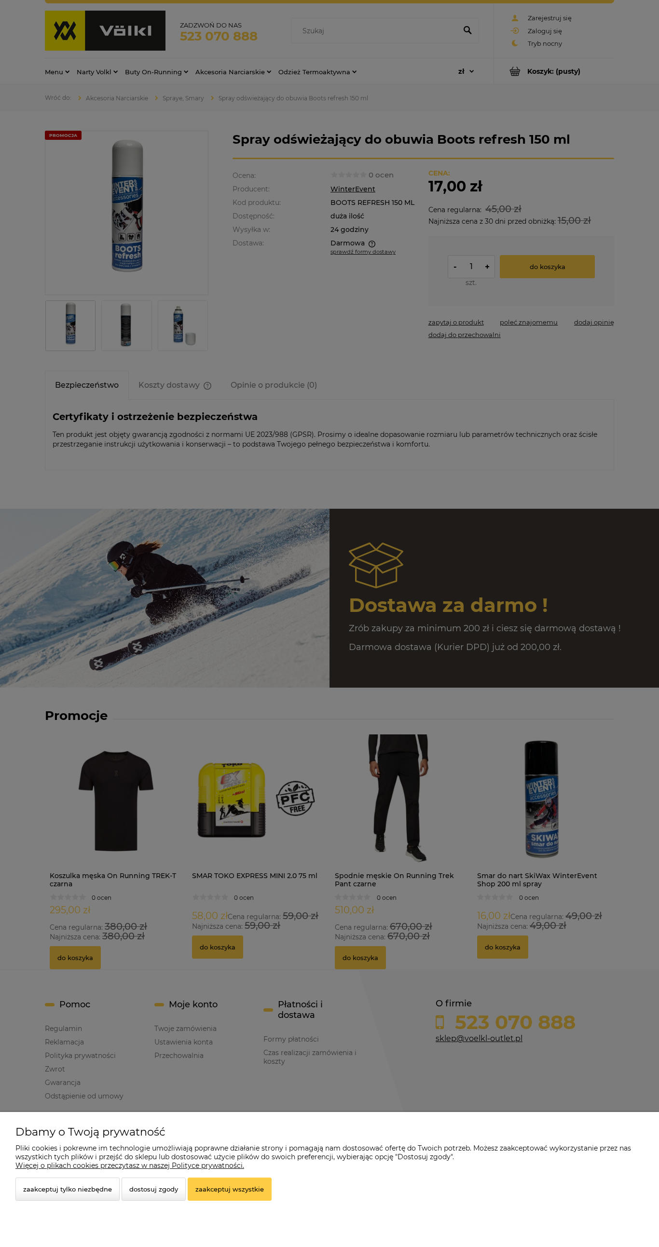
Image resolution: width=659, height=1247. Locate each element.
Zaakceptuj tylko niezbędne (67, 1189)
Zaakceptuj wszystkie (229, 1189)
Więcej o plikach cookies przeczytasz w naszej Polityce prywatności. (129, 1165)
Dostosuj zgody (153, 1189)
